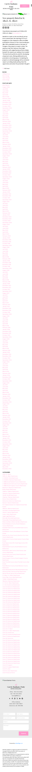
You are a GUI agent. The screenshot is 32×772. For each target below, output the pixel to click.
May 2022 (5, 184)
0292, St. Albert (7, 474)
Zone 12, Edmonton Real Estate (11, 606)
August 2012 (6, 404)
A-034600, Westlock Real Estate (12, 480)
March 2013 (6, 392)
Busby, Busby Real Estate (9, 489)
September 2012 (7, 402)
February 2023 (7, 167)
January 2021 (6, 215)
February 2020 (7, 236)
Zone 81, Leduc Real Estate (10, 671)
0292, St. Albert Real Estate (10, 476)
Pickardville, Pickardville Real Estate (12, 520)
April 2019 (5, 255)
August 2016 (6, 316)
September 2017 (7, 291)
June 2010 (5, 448)
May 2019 (5, 253)
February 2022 (7, 190)
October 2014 (6, 358)
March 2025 (6, 119)
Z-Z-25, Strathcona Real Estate (11, 585)
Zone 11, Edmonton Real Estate (11, 604)
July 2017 (5, 295)
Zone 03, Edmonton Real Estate (11, 590)
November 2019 (7, 241)
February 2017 (6, 304)
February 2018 (6, 282)
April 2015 (5, 346)
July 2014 (5, 364)
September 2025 (7, 108)
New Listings (6, 76)
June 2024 (5, 136)
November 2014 (7, 356)
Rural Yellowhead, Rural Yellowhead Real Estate (15, 569)
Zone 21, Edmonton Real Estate (11, 623)
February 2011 (6, 436)
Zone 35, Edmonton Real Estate (11, 646)
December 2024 (7, 125)
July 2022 (5, 180)
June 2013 (5, 386)
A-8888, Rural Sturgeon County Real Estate (14, 485)
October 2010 (6, 442)
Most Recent (6, 85)
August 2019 (6, 247)
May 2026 (5, 93)
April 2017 (5, 301)
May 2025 (5, 116)
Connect (25, 6)
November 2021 (7, 196)
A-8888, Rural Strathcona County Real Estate (15, 484)
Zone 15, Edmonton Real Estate (11, 611)
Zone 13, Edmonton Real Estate (11, 608)
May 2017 (5, 299)
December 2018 (7, 262)
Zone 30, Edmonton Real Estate (11, 644)
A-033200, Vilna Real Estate (10, 478)
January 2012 (6, 417)
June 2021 (5, 205)
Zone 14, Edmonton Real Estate (11, 610)
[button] (24, 6)
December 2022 (7, 171)
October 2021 (6, 198)
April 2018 (5, 278)
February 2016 (6, 327)
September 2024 (7, 131)
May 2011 (5, 430)
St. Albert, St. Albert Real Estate (14, 25)
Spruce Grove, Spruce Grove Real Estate (14, 573)
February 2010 (6, 455)
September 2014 (7, 360)
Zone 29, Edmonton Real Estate (11, 642)
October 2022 (6, 175)
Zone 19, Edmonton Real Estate (11, 619)
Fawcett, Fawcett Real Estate (11, 503)
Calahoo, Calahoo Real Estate (11, 491)
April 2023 (5, 163)
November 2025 (7, 104)
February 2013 (6, 394)
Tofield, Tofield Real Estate (10, 579)
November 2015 (7, 333)
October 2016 (6, 312)
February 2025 (7, 121)
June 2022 (5, 182)
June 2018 (5, 274)
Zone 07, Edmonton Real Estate (11, 598)
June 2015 (5, 343)
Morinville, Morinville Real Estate (11, 518)
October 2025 (6, 106)
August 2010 (6, 446)
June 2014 (5, 365)
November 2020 (7, 219)
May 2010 (5, 449)
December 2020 (7, 217)
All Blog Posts (6, 74)
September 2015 (7, 337)
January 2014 (6, 375)
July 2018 (5, 272)
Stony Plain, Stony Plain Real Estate (12, 577)
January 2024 (6, 146)
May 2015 (5, 345)
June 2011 (5, 428)
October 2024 (6, 129)
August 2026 (6, 87)
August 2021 (6, 201)
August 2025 (6, 110)
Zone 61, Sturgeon (7, 665)
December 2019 (7, 240)
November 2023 (7, 150)
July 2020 (5, 226)
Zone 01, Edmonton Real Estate (11, 587)
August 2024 (6, 133)
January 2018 (6, 283)
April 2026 (5, 95)
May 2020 (5, 230)
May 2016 (5, 322)
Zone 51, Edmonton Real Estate (11, 651)
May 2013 (5, 388)
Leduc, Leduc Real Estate (9, 514)
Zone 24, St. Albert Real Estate (11, 630)
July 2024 (5, 135)
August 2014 (6, 362)
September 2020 (7, 222)
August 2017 (6, 293)
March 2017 (6, 303)
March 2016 (6, 325)
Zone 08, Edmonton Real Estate (11, 600)
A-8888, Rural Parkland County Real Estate (14, 482)
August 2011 (6, 425)
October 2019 (6, 243)
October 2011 (6, 421)
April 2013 (5, 390)
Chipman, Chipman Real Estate (11, 497)
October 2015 (6, 335)
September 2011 (7, 423)
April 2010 (5, 451)
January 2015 (6, 352)
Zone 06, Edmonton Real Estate (11, 596)
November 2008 (7, 469)
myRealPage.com (19, 743)
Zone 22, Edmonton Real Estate (11, 625)
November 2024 (7, 127)
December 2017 (7, 285)
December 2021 (7, 194)
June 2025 (5, 114)
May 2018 (5, 276)
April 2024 (5, 140)
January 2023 (6, 169)
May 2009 (5, 467)
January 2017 (6, 306)
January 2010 (6, 457)
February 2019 (6, 259)
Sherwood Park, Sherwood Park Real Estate (14, 571)
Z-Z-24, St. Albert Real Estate (11, 583)
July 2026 (5, 89)
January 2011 (6, 438)
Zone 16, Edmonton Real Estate (11, 613)
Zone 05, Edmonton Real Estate (11, 594)
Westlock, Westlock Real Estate (11, 581)
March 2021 (6, 211)
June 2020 (5, 228)
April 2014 (5, 369)
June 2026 (5, 91)
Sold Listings (6, 80)
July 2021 (5, 203)
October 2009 (7, 461)
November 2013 (7, 377)
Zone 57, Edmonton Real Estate (11, 659)
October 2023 (6, 152)
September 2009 (7, 463)
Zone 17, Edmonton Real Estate (11, 615)
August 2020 (6, 224)
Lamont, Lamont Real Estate (10, 512)
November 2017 (7, 287)
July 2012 (5, 406)
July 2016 (5, 318)
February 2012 (6, 415)
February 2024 (7, 144)
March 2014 (6, 371)
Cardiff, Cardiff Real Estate (10, 495)
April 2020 (5, 232)
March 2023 (6, 165)
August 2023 (6, 156)
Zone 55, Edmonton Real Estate (11, 655)
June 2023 (5, 159)
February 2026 (7, 98)
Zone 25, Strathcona (8, 632)
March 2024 (6, 142)
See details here (17, 33)
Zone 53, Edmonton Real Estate (11, 653)
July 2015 (5, 341)
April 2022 (5, 186)
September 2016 (7, 314)
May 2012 (5, 409)
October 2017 (6, 289)
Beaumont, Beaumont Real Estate (12, 487)
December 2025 (7, 102)
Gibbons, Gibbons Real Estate (11, 508)
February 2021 (6, 213)
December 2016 (7, 308)
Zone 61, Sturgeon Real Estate (11, 667)
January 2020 (6, 238)
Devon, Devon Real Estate (10, 499)
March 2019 (6, 257)
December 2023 (7, 148)
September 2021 (7, 199)
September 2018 (7, 268)
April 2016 (5, 323)
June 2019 (5, 251)
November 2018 (7, 264)
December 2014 (7, 354)
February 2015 (6, 350)
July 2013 (5, 385)
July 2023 (5, 158)
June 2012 (5, 407)
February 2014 (6, 373)
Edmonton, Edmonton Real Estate (12, 501)
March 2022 (6, 188)
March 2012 (6, 413)
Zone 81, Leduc (6, 669)
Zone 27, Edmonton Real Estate (11, 636)
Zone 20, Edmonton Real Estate (11, 621)
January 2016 (6, 329)
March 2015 (6, 348)
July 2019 (5, 249)
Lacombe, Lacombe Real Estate (11, 510)
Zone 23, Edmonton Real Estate (11, 627)
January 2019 (6, 261)
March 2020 (6, 234)
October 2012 (6, 400)
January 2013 (6, 396)
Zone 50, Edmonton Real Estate (11, 650)
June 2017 (5, 297)
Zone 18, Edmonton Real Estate (11, 617)
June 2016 (5, 320)
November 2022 (7, 173)
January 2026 (6, 100)
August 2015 (6, 339)
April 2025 (5, 117)
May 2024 (5, 138)
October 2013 (6, 379)
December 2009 (7, 459)
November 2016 (7, 310)
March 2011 (5, 434)
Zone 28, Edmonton (8, 638)
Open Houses (6, 78)
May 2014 (5, 367)
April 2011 (5, 432)
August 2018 (6, 270)
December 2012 (7, 398)
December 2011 (7, 419)
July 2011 (5, 427)
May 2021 (5, 207)
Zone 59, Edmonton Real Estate (11, 663)
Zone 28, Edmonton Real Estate (11, 640)
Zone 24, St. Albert (8, 629)
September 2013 (7, 381)
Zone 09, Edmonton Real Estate (11, 602)
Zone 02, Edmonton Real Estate (11, 588)
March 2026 (6, 96)
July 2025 (5, 112)
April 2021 (5, 209)
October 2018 (6, 266)
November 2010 (7, 440)
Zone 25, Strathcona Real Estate (11, 634)
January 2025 (6, 123)
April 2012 (5, 411)
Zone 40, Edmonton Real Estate (11, 648)
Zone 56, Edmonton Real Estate (11, 657)
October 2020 (6, 220)
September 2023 (7, 154)
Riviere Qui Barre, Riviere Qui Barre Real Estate (15, 522)
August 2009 (6, 465)
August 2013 (6, 383)
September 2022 (7, 177)
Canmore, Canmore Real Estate (11, 493)
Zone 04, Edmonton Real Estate (11, 592)
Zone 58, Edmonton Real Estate (11, 661)
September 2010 (7, 444)
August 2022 (6, 178)
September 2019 (7, 245)
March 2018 (6, 280)
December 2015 (7, 331)
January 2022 (6, 192)
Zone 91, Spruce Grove (9, 672)
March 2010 (6, 453)
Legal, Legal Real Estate (9, 516)
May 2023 (5, 161)
